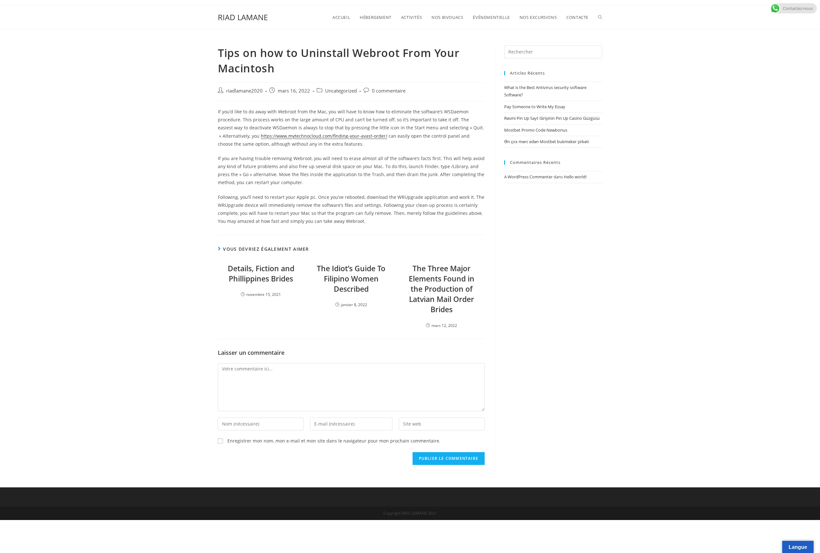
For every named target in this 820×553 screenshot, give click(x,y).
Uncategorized (341, 91)
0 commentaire (389, 91)
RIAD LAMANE (243, 17)
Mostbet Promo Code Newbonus (535, 130)
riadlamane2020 (244, 91)
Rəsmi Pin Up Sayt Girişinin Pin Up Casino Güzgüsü (552, 118)
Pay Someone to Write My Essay (534, 107)
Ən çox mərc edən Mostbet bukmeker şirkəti (546, 141)
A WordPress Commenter (528, 177)
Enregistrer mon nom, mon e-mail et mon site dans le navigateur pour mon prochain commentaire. (333, 441)
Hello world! (575, 177)
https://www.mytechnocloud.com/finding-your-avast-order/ (324, 136)
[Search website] (600, 17)
